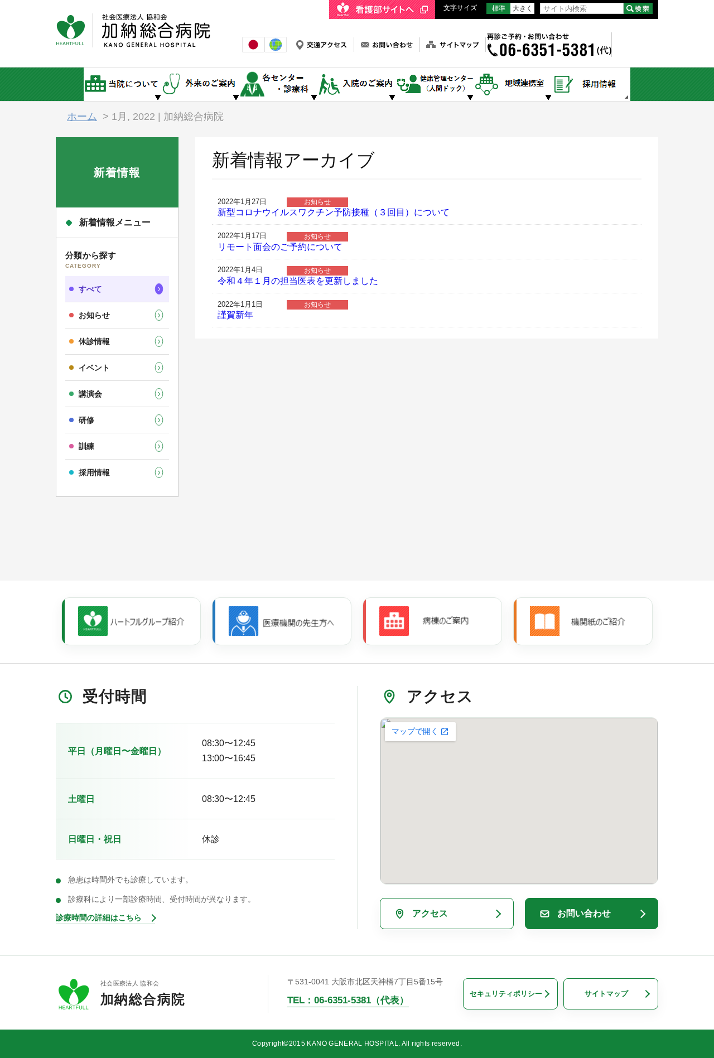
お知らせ (94, 315)
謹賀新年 (235, 315)
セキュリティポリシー (506, 993)
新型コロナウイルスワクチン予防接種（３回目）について (334, 212)
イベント (94, 367)
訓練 (86, 446)
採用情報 (94, 472)
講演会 (90, 393)
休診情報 (94, 341)
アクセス (430, 913)
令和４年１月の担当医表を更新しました (298, 281)
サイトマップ (606, 993)
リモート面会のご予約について (280, 247)
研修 (86, 420)
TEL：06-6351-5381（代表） (348, 1000)
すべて (90, 288)
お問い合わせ (584, 913)
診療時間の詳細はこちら (99, 917)
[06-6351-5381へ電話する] (548, 37)
